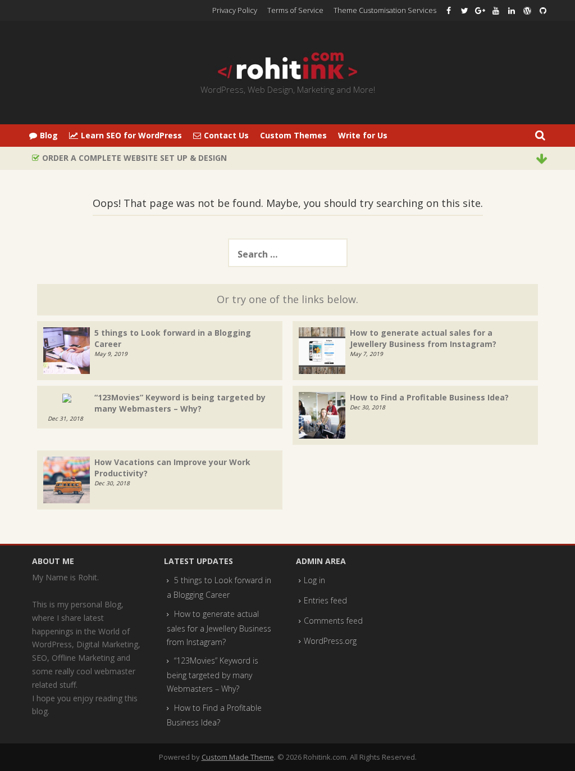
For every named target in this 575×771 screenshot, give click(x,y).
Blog (49, 135)
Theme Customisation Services (385, 10)
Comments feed (333, 620)
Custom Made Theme (238, 757)
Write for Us (362, 135)
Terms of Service (295, 10)
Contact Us (226, 135)
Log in (314, 580)
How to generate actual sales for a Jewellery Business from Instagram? (423, 338)
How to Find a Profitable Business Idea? (429, 397)
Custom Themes (293, 135)
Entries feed (325, 600)
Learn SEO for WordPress (131, 135)
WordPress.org (330, 640)
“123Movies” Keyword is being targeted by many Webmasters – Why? (180, 403)
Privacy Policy (234, 10)
